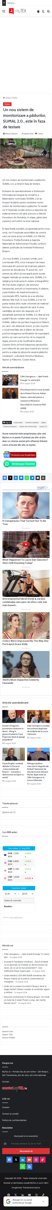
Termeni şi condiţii (10, 1114)
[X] (10, 478)
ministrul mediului (32, 422)
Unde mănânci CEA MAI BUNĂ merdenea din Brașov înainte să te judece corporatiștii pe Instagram (24, 978)
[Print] (43, 478)
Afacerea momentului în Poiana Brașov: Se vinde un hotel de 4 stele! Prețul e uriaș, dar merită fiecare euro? (26, 1000)
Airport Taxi (7, 1034)
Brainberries (26, 528)
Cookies (5, 1107)
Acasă (8, 98)
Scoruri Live (7, 1031)
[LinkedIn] (16, 478)
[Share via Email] (38, 478)
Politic (15, 98)
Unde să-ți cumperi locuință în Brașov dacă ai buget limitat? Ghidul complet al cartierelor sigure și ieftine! (27, 989)
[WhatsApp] (27, 478)
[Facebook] (5, 478)
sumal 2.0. (43, 426)
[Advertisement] (26, 51)
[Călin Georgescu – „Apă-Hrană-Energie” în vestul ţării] (10, 380)
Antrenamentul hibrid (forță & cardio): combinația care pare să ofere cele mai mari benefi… (24, 602)
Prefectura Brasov (10, 426)
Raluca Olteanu (11, 134)
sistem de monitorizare (28, 426)
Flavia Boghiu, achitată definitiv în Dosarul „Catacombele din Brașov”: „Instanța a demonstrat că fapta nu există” (13, 770)
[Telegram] (32, 478)
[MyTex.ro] (18, 11)
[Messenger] (21, 478)
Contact (5, 1081)
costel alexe (18, 422)
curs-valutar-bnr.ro (16, 917)
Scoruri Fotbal (8, 1037)
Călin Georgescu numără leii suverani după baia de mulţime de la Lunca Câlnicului (38, 729)
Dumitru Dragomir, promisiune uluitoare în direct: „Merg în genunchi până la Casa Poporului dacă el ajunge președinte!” (13, 732)
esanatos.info (26, 609)
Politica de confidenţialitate (14, 1120)
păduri (43, 422)
